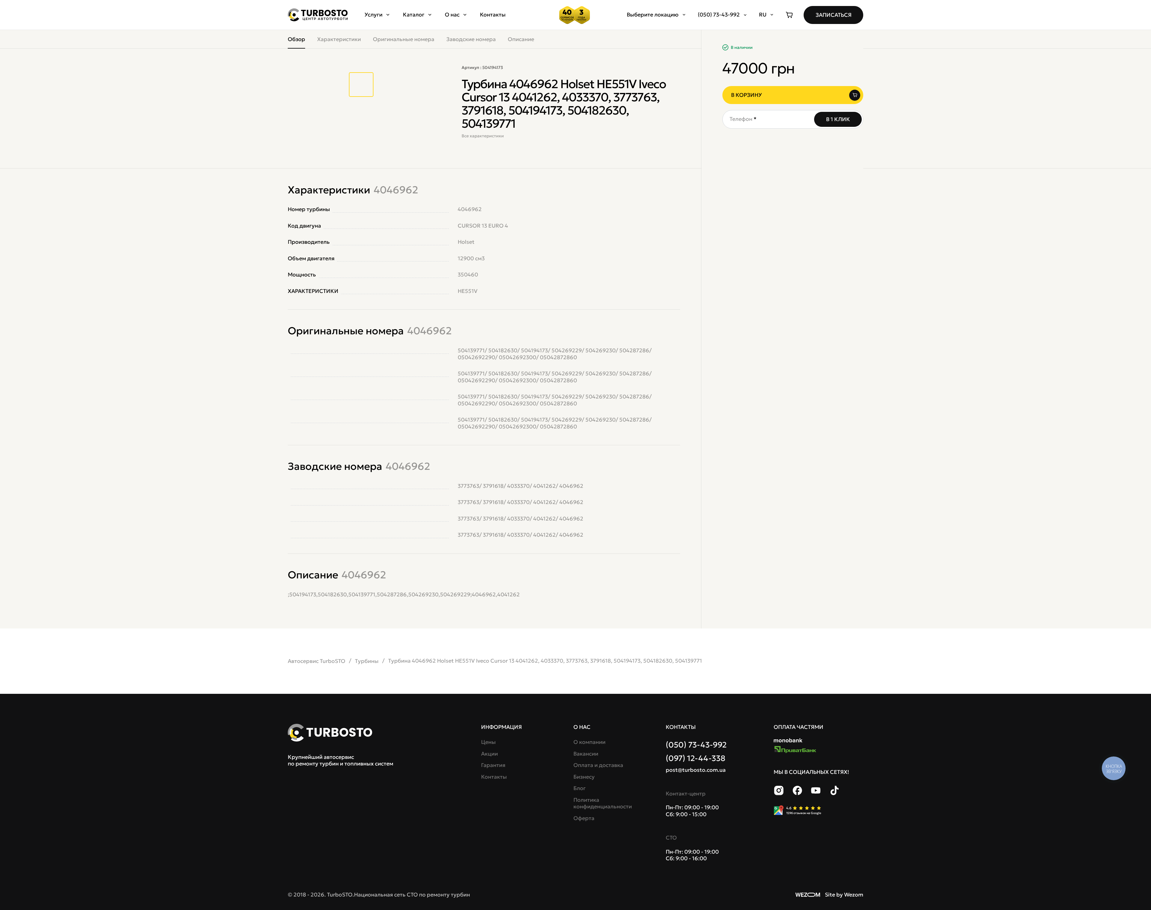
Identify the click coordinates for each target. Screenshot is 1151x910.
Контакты (493, 14)
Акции (489, 753)
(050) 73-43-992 (696, 745)
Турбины (367, 661)
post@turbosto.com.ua (696, 770)
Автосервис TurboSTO (316, 661)
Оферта (583, 818)
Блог (579, 788)
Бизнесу (584, 777)
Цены (488, 742)
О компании (589, 742)
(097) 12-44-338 (695, 758)
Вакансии (585, 753)
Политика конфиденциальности (601, 803)
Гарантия (493, 765)
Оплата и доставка (598, 765)
